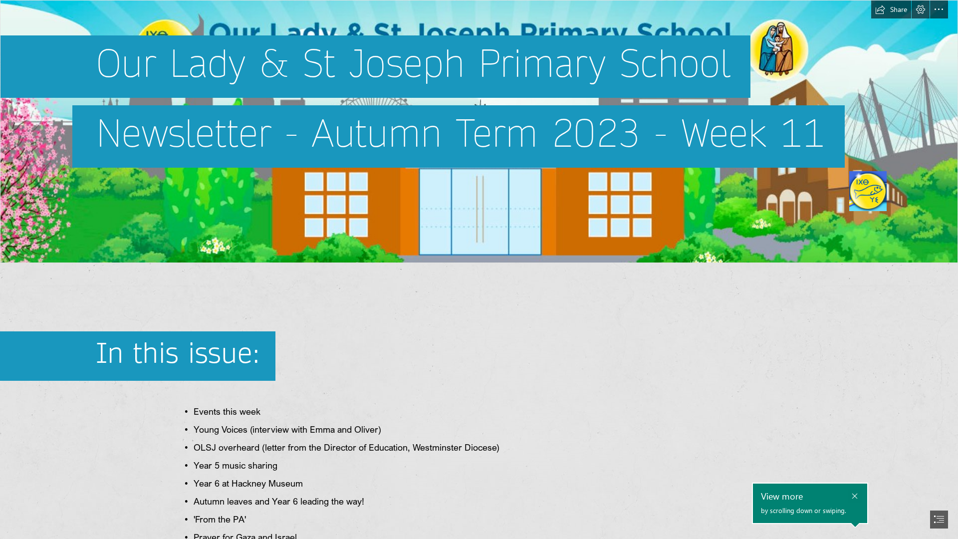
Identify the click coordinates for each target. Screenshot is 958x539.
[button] (891, 9)
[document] (479, 269)
